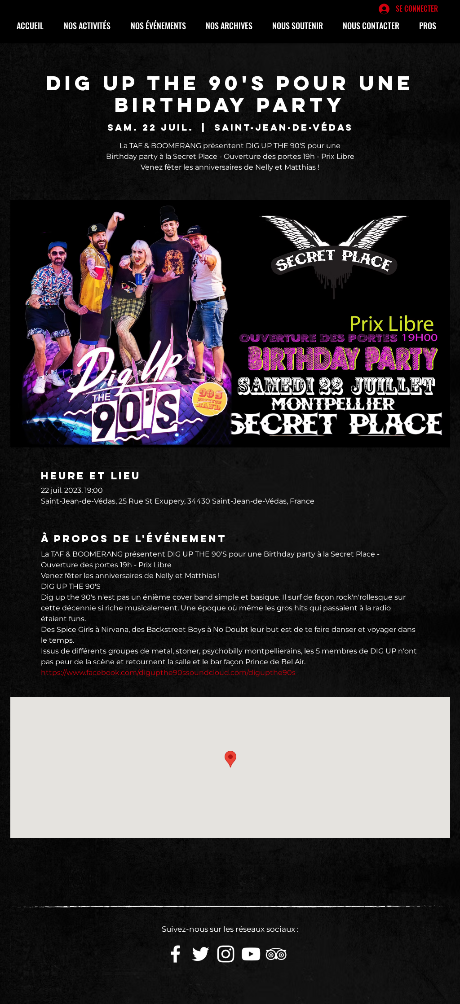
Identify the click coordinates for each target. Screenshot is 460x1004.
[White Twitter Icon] (200, 954)
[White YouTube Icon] (250, 954)
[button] (90, 25)
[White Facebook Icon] (175, 954)
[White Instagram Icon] (225, 954)
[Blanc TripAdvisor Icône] (276, 954)
